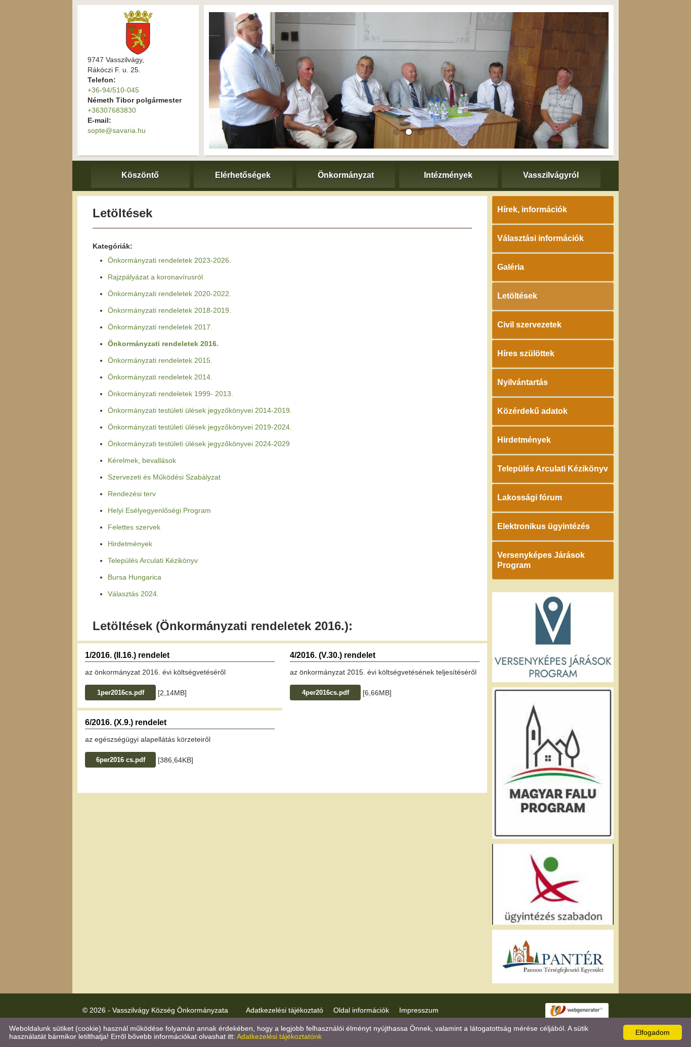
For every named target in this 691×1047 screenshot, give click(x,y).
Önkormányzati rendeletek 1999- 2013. (170, 394)
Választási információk (540, 238)
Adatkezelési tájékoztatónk (279, 1036)
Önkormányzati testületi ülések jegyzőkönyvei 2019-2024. (200, 427)
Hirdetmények (130, 544)
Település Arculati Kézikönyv (153, 560)
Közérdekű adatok (532, 411)
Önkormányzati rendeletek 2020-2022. (169, 294)
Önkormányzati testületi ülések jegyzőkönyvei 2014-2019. (200, 410)
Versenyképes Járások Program (541, 560)
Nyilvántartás (522, 382)
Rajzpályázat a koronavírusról (155, 277)
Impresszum (419, 1010)
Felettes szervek (134, 527)
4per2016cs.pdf (325, 692)
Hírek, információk (532, 209)
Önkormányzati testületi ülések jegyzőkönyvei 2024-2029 (199, 444)
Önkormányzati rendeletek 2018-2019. (169, 310)
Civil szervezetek (529, 324)
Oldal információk (361, 1010)
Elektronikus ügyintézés (543, 526)
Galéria (510, 267)
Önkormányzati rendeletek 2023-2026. (169, 260)
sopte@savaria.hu (117, 130)
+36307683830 (112, 110)
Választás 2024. (133, 594)
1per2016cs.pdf (120, 692)
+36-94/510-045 (113, 90)
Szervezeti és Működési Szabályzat (164, 477)
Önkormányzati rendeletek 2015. (160, 360)
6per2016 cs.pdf (120, 760)
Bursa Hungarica (134, 577)
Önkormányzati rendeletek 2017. (160, 327)
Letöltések (517, 296)
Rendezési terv (132, 494)
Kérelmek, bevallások (142, 460)
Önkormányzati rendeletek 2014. (160, 377)
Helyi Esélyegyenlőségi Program (159, 510)
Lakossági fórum (529, 497)
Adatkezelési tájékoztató (284, 1010)
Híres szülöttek (525, 353)
